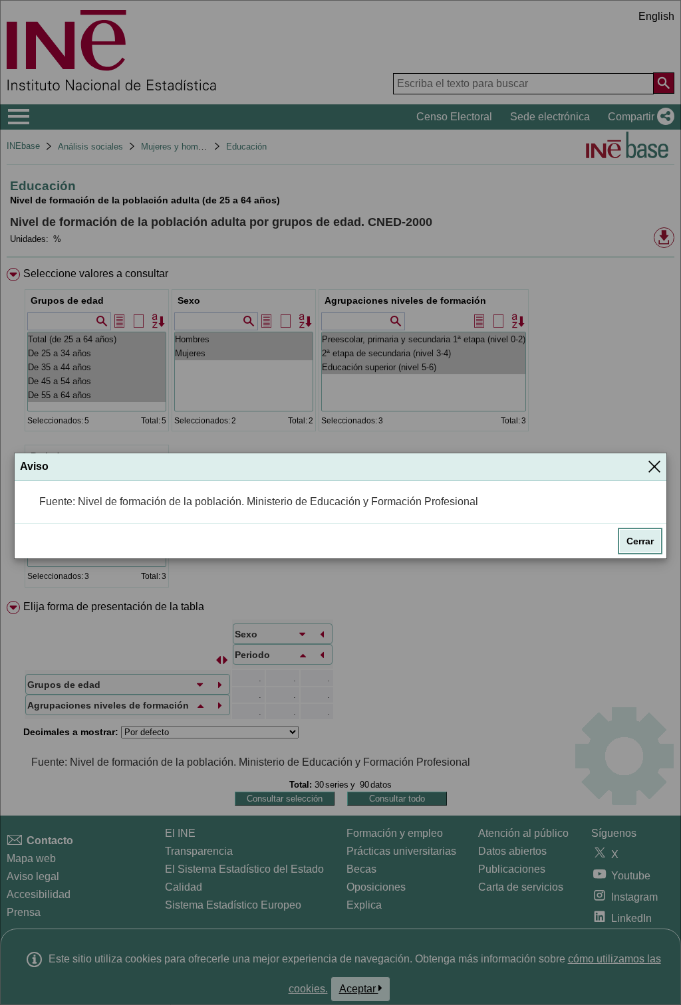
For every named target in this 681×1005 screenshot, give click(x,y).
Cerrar (640, 541)
